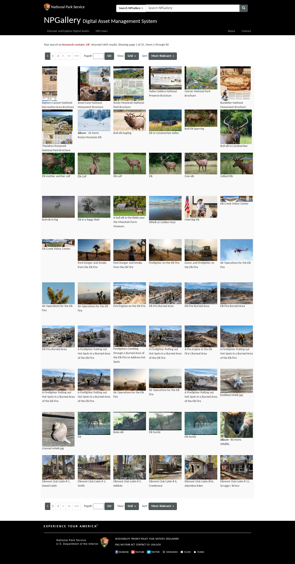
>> (69, 56)
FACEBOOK (123, 552)
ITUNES (200, 552)
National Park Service (71, 540)
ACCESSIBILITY (122, 539)
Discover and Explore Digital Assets (68, 31)
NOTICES (160, 539)
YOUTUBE (139, 552)
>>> (76, 56)
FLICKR (187, 552)
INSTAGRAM (172, 552)
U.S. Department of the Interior (77, 543)
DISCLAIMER (172, 539)
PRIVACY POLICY (139, 539)
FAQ (117, 544)
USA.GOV (156, 544)
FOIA (151, 539)
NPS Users (102, 31)
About (231, 31)
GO (109, 56)
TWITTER (155, 552)
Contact (246, 31)
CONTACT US (143, 544)
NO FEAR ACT (128, 544)
